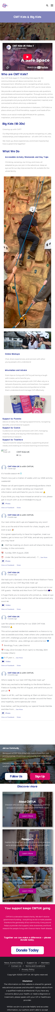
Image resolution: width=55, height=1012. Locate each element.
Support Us (32, 963)
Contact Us (16, 966)
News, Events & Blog (13, 963)
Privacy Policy (28, 969)
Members (45, 963)
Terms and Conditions (35, 966)
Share (19, 507)
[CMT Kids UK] (6, 451)
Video (8, 605)
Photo (7, 504)
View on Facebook (7, 507)
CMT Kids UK (13, 466)
